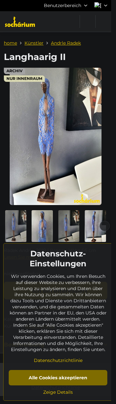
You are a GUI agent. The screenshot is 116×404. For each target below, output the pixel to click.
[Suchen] (87, 21)
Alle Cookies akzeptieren (58, 378)
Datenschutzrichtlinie (58, 360)
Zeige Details (58, 392)
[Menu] (103, 21)
